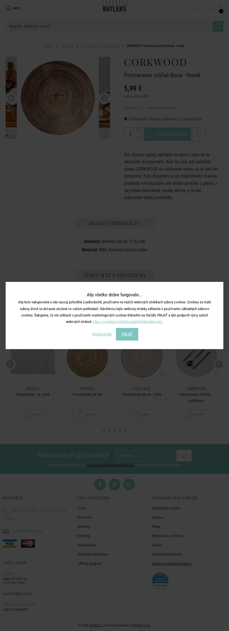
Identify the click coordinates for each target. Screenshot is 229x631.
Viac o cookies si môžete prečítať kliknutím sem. (128, 322)
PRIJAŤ (127, 334)
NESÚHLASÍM (102, 334)
